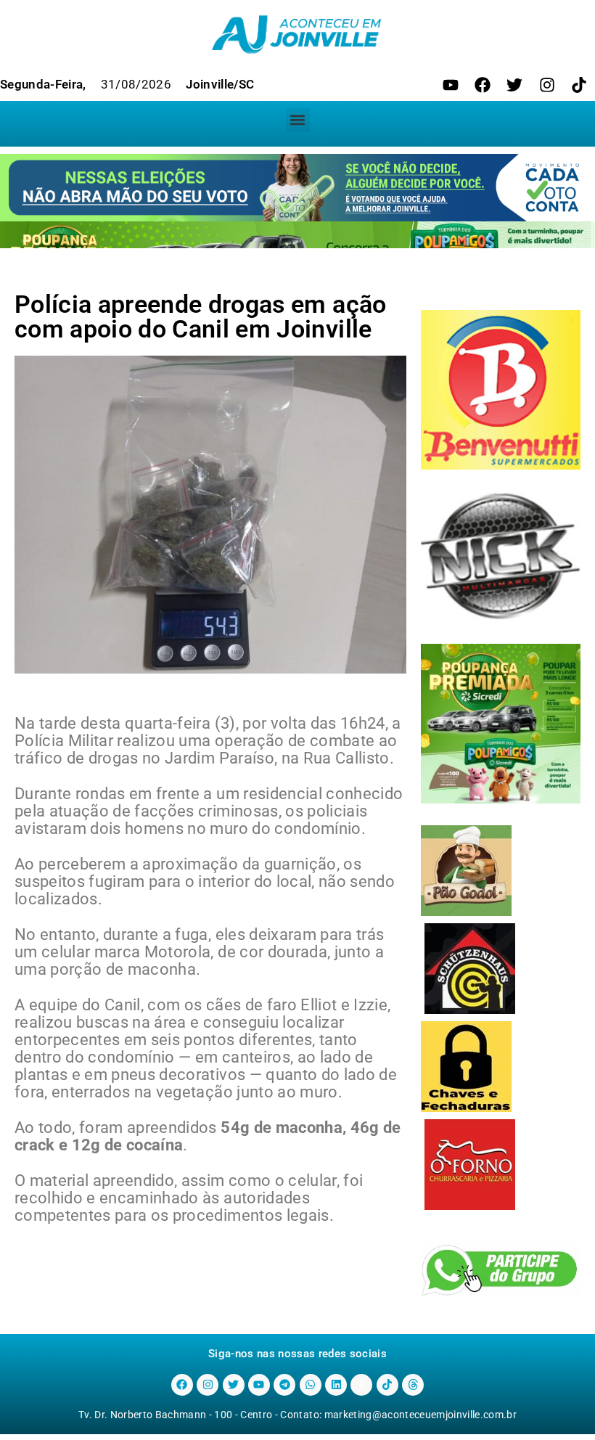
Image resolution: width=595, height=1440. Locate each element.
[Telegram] (284, 1385)
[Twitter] (514, 85)
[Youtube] (451, 85)
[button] (298, 120)
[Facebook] (482, 85)
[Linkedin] (336, 1385)
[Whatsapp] (310, 1385)
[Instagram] (547, 85)
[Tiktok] (579, 85)
